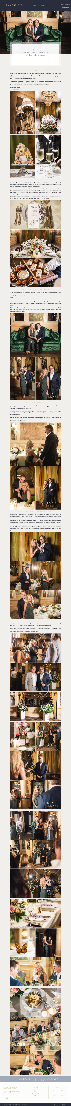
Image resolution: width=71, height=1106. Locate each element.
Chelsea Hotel (16, 89)
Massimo (18, 87)
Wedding (35, 49)
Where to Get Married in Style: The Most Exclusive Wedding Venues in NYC (49, 1079)
